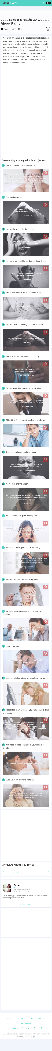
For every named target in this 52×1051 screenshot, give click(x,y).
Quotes (6, 29)
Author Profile (25, 904)
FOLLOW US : (13, 1028)
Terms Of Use (21, 1019)
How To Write (26, 1024)
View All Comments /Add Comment (26, 873)
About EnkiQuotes (38, 1019)
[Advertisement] (26, 91)
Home (9, 1019)
